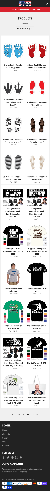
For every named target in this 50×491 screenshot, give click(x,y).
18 (32, 414)
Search (5, 438)
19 (37, 414)
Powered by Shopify (27, 479)
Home (4, 430)
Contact (5, 445)
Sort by (25, 24)
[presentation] (46, 9)
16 (23, 414)
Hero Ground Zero (14, 479)
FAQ (3, 441)
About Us (6, 434)
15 (19, 414)
